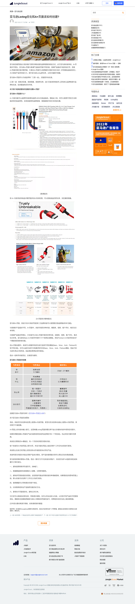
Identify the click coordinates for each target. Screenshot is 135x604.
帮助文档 (77, 549)
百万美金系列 (106, 107)
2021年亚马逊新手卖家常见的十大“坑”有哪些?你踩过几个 (66, 515)
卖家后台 (94, 96)
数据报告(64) (95, 28)
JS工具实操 (116, 107)
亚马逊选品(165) (96, 38)
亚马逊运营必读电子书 (56, 556)
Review (103, 103)
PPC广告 (111, 103)
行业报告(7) (95, 45)
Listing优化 (114, 99)
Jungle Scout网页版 (30, 552)
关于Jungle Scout (45, 3)
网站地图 (102, 559)
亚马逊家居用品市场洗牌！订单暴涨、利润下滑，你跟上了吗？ (105, 72)
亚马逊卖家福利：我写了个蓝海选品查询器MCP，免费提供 (105, 84)
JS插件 (26, 545)
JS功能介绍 (95, 107)
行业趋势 (102, 96)
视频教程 (77, 545)
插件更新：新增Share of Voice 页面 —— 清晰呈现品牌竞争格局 (106, 63)
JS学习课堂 (88, 3)
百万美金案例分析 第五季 (57, 549)
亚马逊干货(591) (96, 30)
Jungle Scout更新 (97, 69)
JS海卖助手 (27, 549)
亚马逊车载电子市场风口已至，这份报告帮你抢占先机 (105, 77)
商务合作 (102, 549)
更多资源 (44, 523)
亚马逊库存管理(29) (97, 40)
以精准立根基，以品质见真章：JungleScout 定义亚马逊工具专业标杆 (106, 59)
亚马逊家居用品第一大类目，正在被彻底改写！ (105, 82)
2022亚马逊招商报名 (106, 556)
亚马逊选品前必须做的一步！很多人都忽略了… (105, 66)
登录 (107, 3)
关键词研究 (95, 103)
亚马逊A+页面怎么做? (37, 413)
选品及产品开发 (96, 99)
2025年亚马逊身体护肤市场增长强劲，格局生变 (105, 74)
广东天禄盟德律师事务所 (80, 575)
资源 (11, 11)
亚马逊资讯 (52, 545)
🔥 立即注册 (118, 3)
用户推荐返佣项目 (105, 552)
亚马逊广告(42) (96, 35)
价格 (78, 3)
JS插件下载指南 (79, 556)
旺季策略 (119, 96)
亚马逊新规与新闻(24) (98, 43)
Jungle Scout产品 (63, 3)
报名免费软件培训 (79, 552)
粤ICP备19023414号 (75, 585)
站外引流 (119, 103)
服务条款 (102, 563)
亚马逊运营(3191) (96, 25)
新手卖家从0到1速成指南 (56, 559)
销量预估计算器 (54, 552)
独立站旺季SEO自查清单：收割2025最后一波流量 (105, 79)
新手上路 (111, 96)
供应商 (106, 99)
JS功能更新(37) (96, 33)
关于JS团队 (103, 545)
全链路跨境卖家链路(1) (98, 47)
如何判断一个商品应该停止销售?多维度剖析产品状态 (31, 515)
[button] (107, 153)
